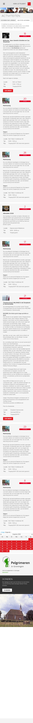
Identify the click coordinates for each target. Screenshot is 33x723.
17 (7, 546)
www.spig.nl (5, 572)
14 (26, 544)
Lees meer (8, 90)
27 (21, 548)
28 (26, 548)
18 (11, 546)
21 (26, 546)
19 (16, 546)
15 (30, 544)
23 (2, 548)
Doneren (7, 590)
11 (11, 544)
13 (21, 544)
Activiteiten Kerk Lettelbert (8, 20)
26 (16, 548)
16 (2, 546)
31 (7, 551)
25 (11, 548)
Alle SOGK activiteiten (23, 20)
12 (16, 544)
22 (30, 546)
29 (30, 548)
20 (21, 546)
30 (2, 551)
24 (7, 548)
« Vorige (2, 532)
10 (7, 544)
